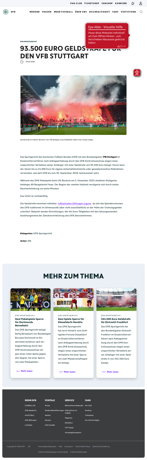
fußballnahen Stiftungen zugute (74, 203)
